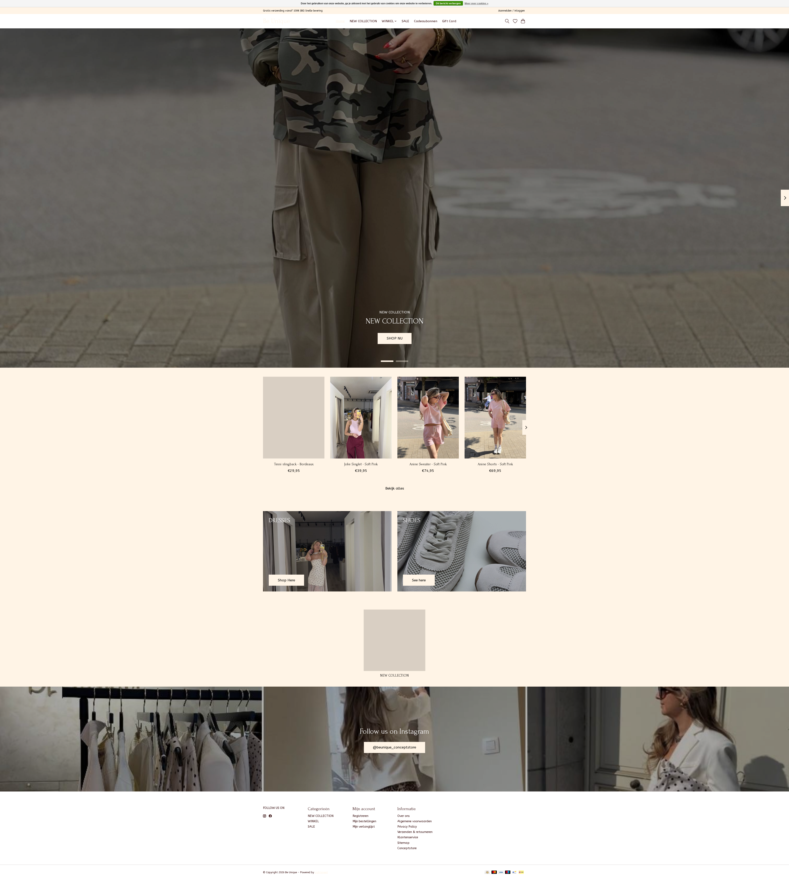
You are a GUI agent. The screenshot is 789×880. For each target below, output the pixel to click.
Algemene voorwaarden (414, 821)
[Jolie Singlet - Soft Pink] (361, 417)
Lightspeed (321, 872)
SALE (405, 21)
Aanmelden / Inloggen (511, 10)
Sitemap (403, 843)
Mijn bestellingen (364, 821)
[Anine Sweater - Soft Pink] (428, 417)
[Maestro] (507, 872)
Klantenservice (407, 837)
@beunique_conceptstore (394, 747)
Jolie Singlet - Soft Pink (361, 464)
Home (340, 21)
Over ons (403, 816)
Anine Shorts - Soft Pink (495, 464)
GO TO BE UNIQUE (501, 338)
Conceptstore (407, 848)
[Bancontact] (514, 872)
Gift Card (449, 21)
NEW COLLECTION (363, 21)
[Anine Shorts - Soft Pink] (495, 417)
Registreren (360, 816)
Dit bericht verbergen (448, 3)
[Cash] (487, 872)
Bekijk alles (394, 488)
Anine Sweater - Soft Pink (428, 464)
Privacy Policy (407, 826)
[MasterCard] (494, 872)
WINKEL (313, 821)
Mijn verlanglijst (364, 826)
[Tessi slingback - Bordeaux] (293, 417)
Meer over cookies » (476, 3)
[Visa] (501, 872)
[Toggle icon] (507, 21)
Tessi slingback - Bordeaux (294, 464)
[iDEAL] (521, 872)
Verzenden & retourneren (415, 832)
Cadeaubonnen (425, 21)
